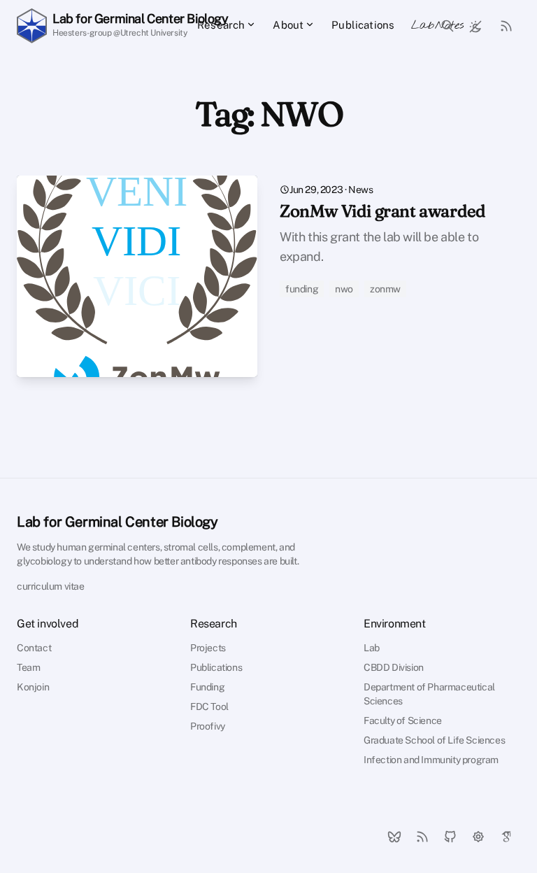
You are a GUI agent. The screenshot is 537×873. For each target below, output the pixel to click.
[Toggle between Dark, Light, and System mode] (475, 25)
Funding (207, 687)
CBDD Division (394, 667)
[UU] (478, 837)
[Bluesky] (394, 837)
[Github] (450, 837)
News (360, 189)
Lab (372, 647)
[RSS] (422, 837)
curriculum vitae (51, 586)
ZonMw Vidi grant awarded (382, 211)
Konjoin (33, 687)
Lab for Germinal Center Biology (117, 521)
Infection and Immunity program (431, 759)
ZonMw (385, 288)
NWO (344, 288)
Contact (34, 647)
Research (221, 25)
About (288, 25)
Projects (208, 647)
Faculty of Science (403, 720)
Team (28, 667)
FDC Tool (209, 706)
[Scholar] (506, 837)
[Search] (447, 26)
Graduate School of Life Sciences (434, 740)
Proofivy (207, 726)
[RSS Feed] (506, 25)
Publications (362, 25)
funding (301, 288)
